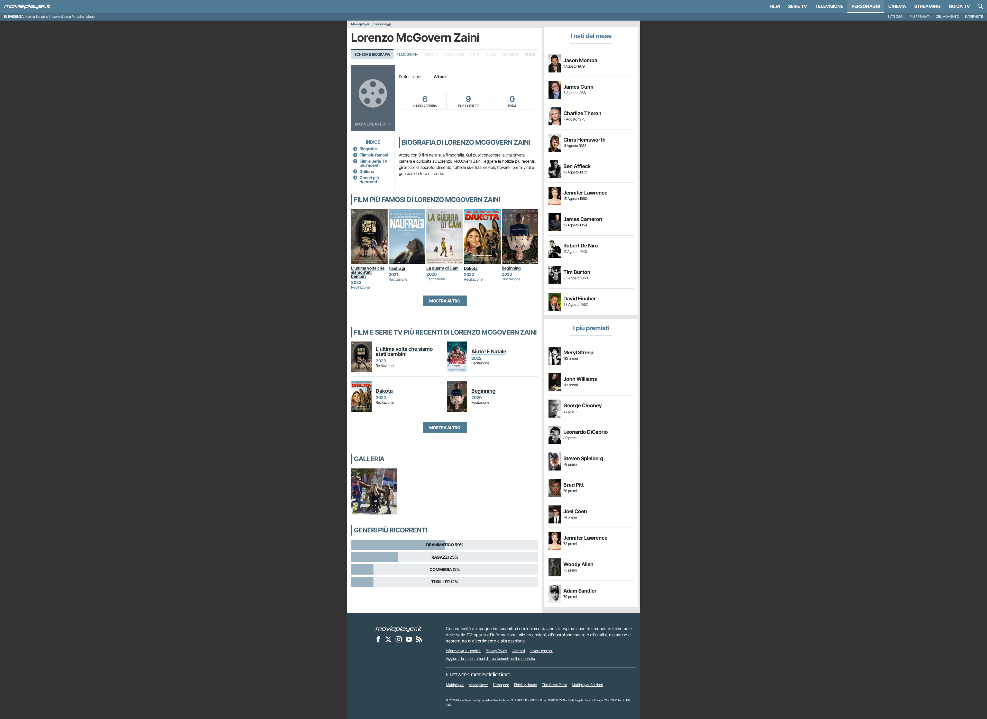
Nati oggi (895, 17)
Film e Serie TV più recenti (373, 163)
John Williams (580, 379)
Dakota (471, 268)
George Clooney (582, 405)
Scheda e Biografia (372, 54)
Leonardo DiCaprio (585, 432)
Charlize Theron (582, 113)
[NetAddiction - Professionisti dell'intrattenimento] (490, 675)
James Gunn (578, 87)
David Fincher (579, 299)
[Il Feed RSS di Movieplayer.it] (419, 639)
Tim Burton (576, 272)
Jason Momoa (580, 60)
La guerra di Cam (442, 268)
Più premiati (920, 17)
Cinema (897, 6)
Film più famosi (374, 155)
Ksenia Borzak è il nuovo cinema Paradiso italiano (60, 17)
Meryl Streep (578, 352)
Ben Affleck (577, 166)
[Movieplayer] (399, 628)
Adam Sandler (580, 591)
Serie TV (797, 6)
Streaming (927, 6)
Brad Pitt (573, 485)
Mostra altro (444, 300)
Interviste (974, 17)
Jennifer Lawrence (585, 193)
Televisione (829, 6)
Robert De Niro (580, 246)
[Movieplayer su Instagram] (399, 639)
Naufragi (397, 268)
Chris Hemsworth (584, 140)
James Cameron (582, 219)
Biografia (368, 148)
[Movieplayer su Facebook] (378, 639)
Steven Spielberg (583, 458)
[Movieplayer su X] (388, 639)
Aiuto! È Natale (488, 351)
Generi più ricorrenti (369, 179)
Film (775, 6)
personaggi (866, 6)
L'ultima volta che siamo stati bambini (368, 272)
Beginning (511, 268)
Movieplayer (360, 24)
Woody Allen (578, 564)
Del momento (947, 17)
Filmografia (407, 54)
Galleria (367, 171)
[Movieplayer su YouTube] (409, 639)
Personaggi (382, 24)
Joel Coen (575, 511)
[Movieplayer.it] (27, 6)
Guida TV (959, 6)
